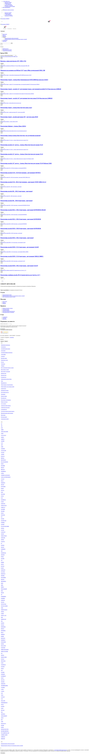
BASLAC (3, 456)
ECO (2, 497)
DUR (2, 492)
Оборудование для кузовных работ (7, 386)
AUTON (2, 452)
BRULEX (3, 469)
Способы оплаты (6, 309)
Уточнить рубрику (4, 55)
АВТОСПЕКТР (4, 715)
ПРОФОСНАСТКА (5, 729)
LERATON (3, 569)
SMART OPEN (4, 657)
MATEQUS (3, 573)
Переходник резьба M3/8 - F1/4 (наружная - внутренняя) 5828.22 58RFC (21, 256)
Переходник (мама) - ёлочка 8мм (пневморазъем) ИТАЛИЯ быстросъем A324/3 (24, 79)
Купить (2, 63)
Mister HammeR (4, 588)
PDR (2, 617)
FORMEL (3, 522)
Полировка (3, 394)
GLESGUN (3, 532)
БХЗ (2, 719)
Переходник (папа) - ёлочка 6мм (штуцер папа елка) (16, 107)
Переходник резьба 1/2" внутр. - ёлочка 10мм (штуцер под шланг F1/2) (21, 145)
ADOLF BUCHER (4, 431)
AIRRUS (2, 439)
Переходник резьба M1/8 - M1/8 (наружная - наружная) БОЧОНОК (20, 228)
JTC (1, 560)
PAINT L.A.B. (3, 615)
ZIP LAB (2, 710)
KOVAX (2, 566)
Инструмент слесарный (5, 371)
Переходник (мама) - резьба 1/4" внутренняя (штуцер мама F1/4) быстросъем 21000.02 (26, 98)
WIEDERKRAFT (4, 702)
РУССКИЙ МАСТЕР (5, 732)
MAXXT (2, 579)
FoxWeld (2, 524)
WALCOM (3, 700)
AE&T (2, 433)
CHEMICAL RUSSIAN (5, 475)
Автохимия (3, 350)
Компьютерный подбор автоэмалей (11, 38)
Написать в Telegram (9, 5)
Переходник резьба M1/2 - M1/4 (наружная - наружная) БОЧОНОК (20, 219)
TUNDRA (3, 687)
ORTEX (2, 611)
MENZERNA (3, 581)
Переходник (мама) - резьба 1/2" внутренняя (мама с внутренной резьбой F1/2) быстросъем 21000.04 (30, 89)
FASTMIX (3, 509)
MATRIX (2, 575)
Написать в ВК (8, 13)
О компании (5, 40)
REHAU (2, 628)
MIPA (2, 585)
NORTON (3, 600)
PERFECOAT (3, 619)
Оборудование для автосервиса (7, 384)
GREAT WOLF (4, 535)
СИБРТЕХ (3, 736)
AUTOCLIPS (3, 450)
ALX (2, 442)
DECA (2, 480)
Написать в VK (8, 3)
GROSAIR (3, 537)
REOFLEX (3, 638)
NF (1, 594)
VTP (2, 698)
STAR (2, 662)
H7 (1, 543)
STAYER (2, 666)
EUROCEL (3, 503)
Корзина (4, 303)
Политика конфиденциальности (9, 311)
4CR (2, 427)
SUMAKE (3, 674)
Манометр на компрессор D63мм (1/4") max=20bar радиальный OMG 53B (22, 70)
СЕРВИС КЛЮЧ (4, 734)
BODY (2, 463)
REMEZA (3, 634)
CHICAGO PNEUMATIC (6, 477)
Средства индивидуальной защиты (7, 411)
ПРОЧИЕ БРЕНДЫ (4, 731)
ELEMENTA (3, 499)
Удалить (2, 341)
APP (2, 444)
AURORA (3, 448)
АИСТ (2, 717)
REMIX (2, 636)
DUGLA (2, 490)
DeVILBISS (3, 486)
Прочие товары (4, 396)
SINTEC (2, 655)
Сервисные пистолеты (7, 50)
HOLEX (2, 547)
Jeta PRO (2, 558)
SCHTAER (3, 647)
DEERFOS (3, 482)
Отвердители (3, 388)
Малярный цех (4, 382)
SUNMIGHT (3, 676)
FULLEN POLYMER (5, 526)
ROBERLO (3, 640)
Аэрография (3, 354)
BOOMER (3, 465)
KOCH (2, 564)
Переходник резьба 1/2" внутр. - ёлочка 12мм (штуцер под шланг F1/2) (21, 154)
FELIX (2, 513)
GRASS (2, 533)
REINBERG (3, 630)
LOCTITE (3, 571)
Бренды (4, 35)
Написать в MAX (8, 2)
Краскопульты (3, 375)
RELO (2, 632)
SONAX (2, 659)
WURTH (2, 706)
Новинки (4, 36)
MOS (2, 590)
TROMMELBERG (4, 685)
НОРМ (2, 727)
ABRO (2, 429)
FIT (1, 516)
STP (2, 670)
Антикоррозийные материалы (6, 352)
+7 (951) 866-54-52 (6, 1)
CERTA (2, 473)
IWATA (2, 556)
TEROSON (3, 683)
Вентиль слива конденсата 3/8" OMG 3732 (13, 61)
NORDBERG (3, 596)
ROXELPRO (3, 641)
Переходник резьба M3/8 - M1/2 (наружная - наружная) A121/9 (19, 265)
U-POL (2, 689)
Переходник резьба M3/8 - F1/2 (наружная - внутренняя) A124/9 (19, 247)
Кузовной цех (3, 377)
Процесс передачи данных (8, 308)
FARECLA (3, 507)
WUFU (2, 704)
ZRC (2, 712)
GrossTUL (3, 541)
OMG (2, 607)
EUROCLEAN (4, 505)
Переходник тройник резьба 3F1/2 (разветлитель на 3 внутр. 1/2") (20, 275)
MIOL (2, 583)
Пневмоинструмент (4, 390)
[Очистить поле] (12, 43)
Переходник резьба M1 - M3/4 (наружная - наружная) (16, 200)
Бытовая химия (4, 358)
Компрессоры (5, 48)
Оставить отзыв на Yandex (10, 6)
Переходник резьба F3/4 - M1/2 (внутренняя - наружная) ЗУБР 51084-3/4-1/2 (23, 182)
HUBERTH (3, 549)
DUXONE (3, 494)
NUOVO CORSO (4, 605)
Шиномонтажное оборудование (7, 413)
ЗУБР (2, 721)
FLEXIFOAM (3, 520)
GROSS (2, 539)
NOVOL (2, 602)
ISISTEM (2, 554)
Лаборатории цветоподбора (6, 379)
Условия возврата (6, 310)
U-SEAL (2, 691)
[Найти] (1, 44)
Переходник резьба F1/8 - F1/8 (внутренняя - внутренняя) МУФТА (20, 172)
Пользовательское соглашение (8, 312)
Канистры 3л (3, 723)
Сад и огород (3, 403)
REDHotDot (3, 626)
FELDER (2, 511)
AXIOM (2, 454)
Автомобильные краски (5, 348)
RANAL (2, 624)
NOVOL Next (3, 604)
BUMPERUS (3, 471)
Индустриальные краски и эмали (9, 296)
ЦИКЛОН (3, 738)
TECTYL (2, 679)
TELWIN (2, 681)
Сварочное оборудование (6, 405)
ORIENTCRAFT (4, 609)
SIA (1, 653)
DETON (2, 484)
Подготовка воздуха (7, 49)
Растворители (3, 398)
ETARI (2, 501)
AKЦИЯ (2, 441)
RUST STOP (3, 645)
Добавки (2, 365)
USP (2, 693)
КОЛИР (2, 725)
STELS (2, 668)
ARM (2, 446)
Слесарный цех (4, 409)
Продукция (5, 34)
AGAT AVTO (3, 435)
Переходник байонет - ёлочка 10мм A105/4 (13, 126)
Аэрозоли (3, 356)
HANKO (2, 545)
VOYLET (3, 696)
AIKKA (2, 437)
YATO (2, 708)
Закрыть (6, 341)
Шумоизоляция (4, 417)
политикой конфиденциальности (60, 749)
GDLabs (2, 528)
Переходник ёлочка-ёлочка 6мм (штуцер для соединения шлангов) (20, 135)
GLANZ (2, 530)
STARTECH (3, 664)
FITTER (2, 518)
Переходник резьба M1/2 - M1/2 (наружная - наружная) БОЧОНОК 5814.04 (23, 210)
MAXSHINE (3, 577)
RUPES (2, 643)
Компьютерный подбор (7, 294)
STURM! (2, 672)
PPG (2, 621)
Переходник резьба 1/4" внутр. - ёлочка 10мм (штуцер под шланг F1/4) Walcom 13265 (26, 163)
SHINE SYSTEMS (4, 651)
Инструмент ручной (5, 369)
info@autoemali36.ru (6, 7)
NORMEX (3, 598)
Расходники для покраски (6, 399)
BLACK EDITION (4, 461)
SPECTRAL (3, 660)
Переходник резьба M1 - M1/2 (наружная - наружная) (16, 191)
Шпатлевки (3, 415)
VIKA (2, 695)
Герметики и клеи (4, 360)
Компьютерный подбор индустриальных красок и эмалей (16, 39)
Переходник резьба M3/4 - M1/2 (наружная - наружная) (17, 237)
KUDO (2, 568)
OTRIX (2, 613)
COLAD (2, 478)
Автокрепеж (3, 346)
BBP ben (2, 458)
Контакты (4, 41)
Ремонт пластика (4, 401)
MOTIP (2, 592)
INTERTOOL (3, 552)
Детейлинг (3, 363)
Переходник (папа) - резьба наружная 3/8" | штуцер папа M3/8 (19, 117)
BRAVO (2, 467)
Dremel (2, 488)
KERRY (2, 562)
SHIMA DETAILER (4, 649)
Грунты (2, 362)
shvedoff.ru (12, 337)
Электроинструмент (5, 418)
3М (1, 425)
